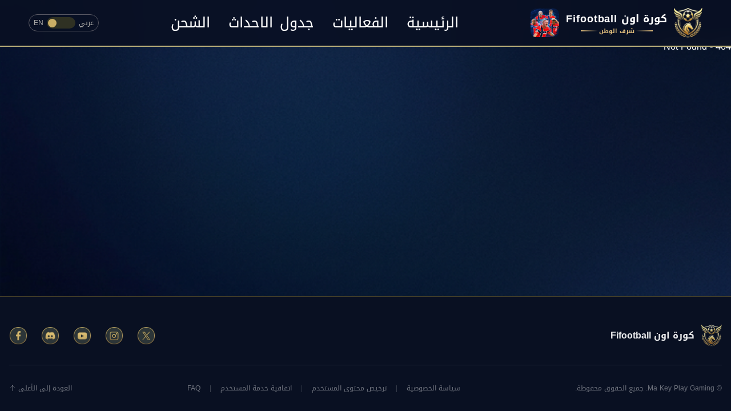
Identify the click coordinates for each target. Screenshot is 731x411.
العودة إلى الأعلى (45, 388)
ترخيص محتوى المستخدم (349, 388)
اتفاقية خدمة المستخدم (256, 388)
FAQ (193, 388)
